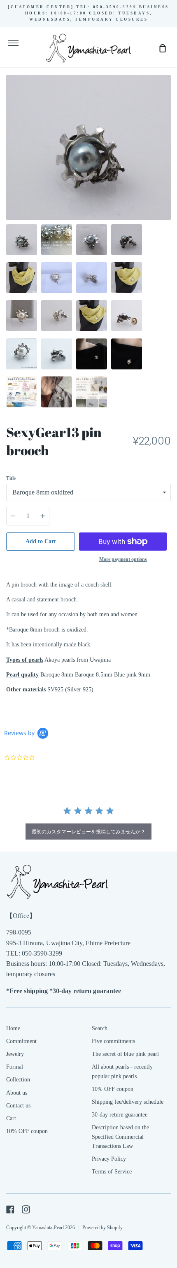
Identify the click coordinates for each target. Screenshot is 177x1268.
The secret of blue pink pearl (125, 1054)
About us (16, 1093)
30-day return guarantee (119, 1115)
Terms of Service (112, 1172)
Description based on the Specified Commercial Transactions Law (120, 1136)
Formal (14, 1067)
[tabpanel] (88, 147)
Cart (11, 1118)
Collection (18, 1079)
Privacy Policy (109, 1159)
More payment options (123, 559)
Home (13, 1028)
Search (99, 1028)
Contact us (18, 1105)
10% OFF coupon (27, 1131)
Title (11, 478)
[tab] (21, 239)
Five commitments (113, 1041)
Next (168, 168)
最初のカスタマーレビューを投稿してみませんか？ (88, 831)
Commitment (21, 1041)
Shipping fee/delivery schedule (127, 1102)
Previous (8, 168)
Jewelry (15, 1054)
